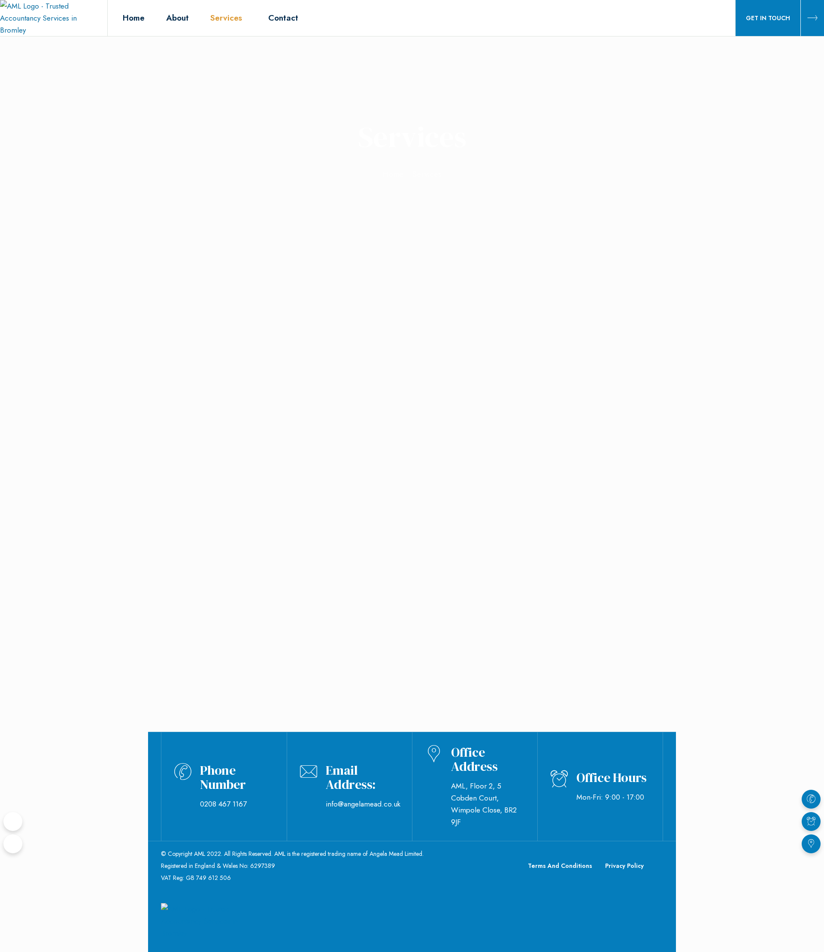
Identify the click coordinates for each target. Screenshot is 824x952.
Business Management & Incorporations (582, 636)
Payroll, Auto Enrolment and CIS (573, 469)
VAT (179, 546)
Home (393, 174)
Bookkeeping (381, 462)
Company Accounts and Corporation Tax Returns (235, 643)
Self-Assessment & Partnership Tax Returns (395, 643)
